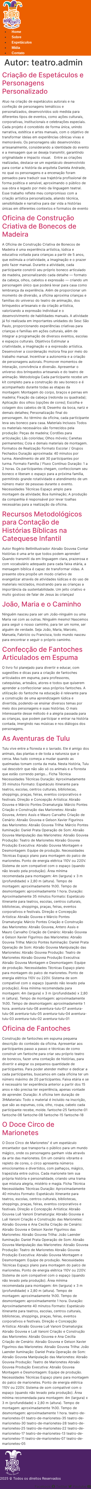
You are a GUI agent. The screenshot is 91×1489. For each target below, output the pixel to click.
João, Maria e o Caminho (41, 604)
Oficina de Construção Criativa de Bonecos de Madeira (39, 226)
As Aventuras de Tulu (36, 738)
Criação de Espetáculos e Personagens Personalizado (43, 83)
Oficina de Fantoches (36, 1028)
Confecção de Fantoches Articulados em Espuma (42, 653)
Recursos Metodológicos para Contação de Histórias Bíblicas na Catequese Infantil (42, 526)
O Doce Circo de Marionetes (28, 1128)
